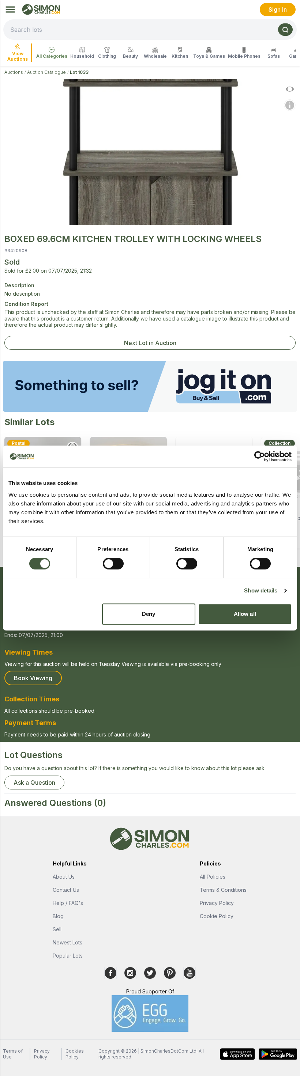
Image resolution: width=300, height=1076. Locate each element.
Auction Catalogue (46, 72)
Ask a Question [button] (34, 782)
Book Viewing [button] (33, 678)
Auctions (13, 72)
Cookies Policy (74, 1054)
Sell (57, 929)
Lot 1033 (79, 72)
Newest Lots (67, 942)
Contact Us (66, 890)
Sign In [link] (278, 9)
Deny (148, 614)
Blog (58, 916)
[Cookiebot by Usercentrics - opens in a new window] (260, 456)
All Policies (212, 877)
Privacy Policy (217, 903)
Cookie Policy (216, 916)
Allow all (245, 614)
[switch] (113, 563)
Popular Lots (68, 955)
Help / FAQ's (68, 903)
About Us (64, 877)
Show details (260, 590)
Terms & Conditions (223, 890)
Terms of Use (13, 1054)
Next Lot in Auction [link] (150, 342)
